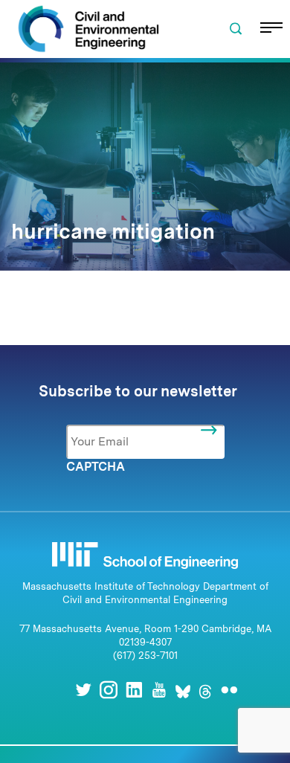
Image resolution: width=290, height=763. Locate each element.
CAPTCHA (95, 467)
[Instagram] (108, 690)
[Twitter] (83, 690)
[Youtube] (159, 690)
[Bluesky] (182, 690)
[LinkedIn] (134, 690)
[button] (235, 29)
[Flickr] (229, 690)
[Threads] (205, 690)
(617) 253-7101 (145, 655)
